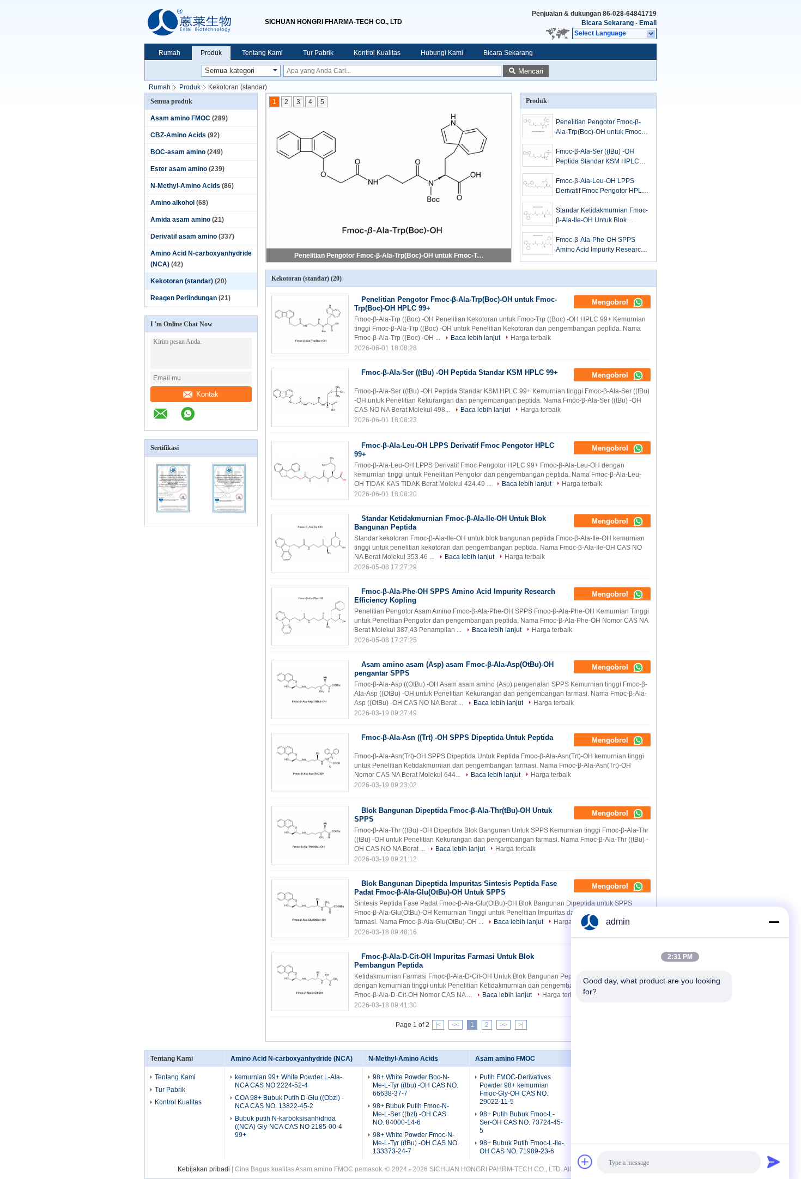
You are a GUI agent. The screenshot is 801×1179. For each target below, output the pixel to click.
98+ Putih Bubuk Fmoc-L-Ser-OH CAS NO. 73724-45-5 (521, 1122)
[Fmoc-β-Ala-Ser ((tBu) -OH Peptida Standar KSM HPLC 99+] (537, 155)
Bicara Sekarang (607, 23)
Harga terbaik (531, 338)
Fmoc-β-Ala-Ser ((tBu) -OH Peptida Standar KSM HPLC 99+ (597, 157)
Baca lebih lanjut (475, 338)
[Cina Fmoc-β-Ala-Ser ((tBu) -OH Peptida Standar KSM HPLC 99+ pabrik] (310, 397)
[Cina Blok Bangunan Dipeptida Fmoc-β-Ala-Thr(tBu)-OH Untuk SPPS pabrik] (310, 835)
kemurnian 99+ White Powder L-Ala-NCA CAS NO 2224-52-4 (288, 1081)
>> (503, 1025)
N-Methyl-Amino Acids (185, 186)
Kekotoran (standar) (181, 281)
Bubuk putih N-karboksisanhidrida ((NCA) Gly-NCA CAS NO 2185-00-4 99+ (288, 1127)
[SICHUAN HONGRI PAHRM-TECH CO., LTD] (204, 22)
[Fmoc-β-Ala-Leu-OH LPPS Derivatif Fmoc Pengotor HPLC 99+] (537, 184)
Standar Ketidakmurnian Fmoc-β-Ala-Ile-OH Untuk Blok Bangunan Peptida (602, 215)
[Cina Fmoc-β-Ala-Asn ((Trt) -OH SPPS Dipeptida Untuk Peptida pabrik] (310, 762)
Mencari (530, 71)
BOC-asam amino (177, 152)
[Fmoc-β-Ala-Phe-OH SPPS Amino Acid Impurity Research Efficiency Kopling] (537, 243)
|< (438, 1025)
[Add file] (585, 1162)
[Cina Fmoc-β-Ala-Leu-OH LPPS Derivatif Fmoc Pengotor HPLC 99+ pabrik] (310, 470)
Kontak (207, 394)
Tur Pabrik (318, 53)
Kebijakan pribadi (204, 1169)
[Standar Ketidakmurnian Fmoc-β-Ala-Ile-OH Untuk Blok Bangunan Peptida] (537, 214)
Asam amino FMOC (180, 118)
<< (455, 1025)
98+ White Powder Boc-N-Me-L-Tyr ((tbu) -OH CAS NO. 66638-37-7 (415, 1085)
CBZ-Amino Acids (178, 135)
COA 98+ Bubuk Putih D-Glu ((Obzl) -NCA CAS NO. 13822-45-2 (289, 1102)
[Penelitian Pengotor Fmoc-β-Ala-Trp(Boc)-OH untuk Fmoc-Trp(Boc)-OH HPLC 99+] (537, 125)
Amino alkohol (172, 202)
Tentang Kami (262, 53)
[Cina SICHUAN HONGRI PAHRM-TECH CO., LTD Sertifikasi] (173, 518)
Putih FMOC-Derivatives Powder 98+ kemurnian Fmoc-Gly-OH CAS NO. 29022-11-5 (515, 1089)
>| (521, 1025)
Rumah (169, 53)
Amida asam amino (180, 219)
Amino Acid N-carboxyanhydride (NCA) (291, 1058)
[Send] (773, 1162)
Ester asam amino (178, 169)
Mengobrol (611, 302)
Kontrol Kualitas (377, 53)
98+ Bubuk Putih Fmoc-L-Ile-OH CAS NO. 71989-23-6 (522, 1147)
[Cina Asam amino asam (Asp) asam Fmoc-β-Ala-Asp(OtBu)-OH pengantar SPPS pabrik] (310, 689)
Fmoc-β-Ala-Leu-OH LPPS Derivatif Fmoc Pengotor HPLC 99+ (601, 186)
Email (648, 23)
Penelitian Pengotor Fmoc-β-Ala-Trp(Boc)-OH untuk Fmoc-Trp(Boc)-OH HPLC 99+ (389, 255)
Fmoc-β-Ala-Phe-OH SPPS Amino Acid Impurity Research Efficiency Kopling (600, 245)
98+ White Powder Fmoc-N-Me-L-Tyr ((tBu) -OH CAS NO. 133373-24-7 (416, 1143)
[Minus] (773, 921)
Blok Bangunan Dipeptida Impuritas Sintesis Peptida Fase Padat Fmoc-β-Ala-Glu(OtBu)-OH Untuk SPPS (455, 887)
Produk (211, 53)
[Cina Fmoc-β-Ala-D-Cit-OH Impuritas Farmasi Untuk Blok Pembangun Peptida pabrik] (310, 981)
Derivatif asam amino (183, 236)
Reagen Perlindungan (183, 298)
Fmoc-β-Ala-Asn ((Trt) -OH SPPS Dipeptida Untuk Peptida (457, 737)
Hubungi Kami (442, 53)
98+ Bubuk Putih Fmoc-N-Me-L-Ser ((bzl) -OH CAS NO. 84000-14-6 (411, 1114)
